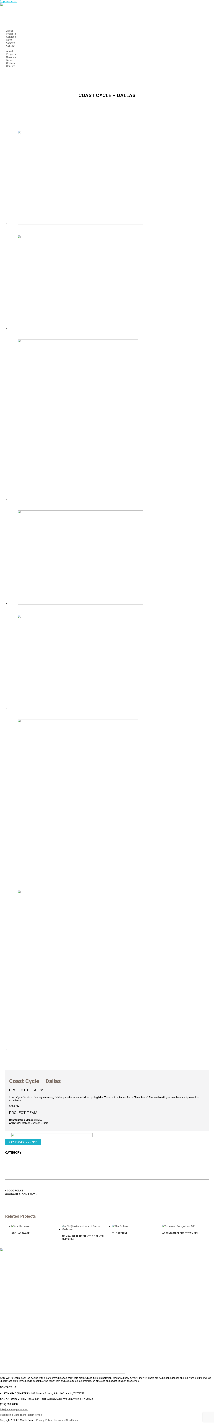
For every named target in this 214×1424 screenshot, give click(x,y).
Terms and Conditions (66, 1420)
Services (11, 36)
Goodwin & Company (20, 1194)
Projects (11, 33)
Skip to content (8, 1)
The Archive (120, 1233)
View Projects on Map (23, 1141)
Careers (10, 42)
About (9, 30)
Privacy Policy (44, 1420)
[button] (110, 178)
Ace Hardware (20, 1233)
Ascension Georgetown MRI (180, 1233)
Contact (10, 45)
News (9, 39)
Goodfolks (15, 1190)
